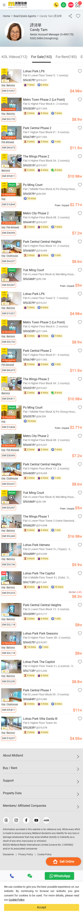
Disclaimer (8, 854)
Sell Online (67, 861)
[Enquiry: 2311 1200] (56, 5)
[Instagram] (16, 820)
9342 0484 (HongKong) (44, 38)
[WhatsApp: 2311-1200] (63, 5)
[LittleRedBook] (46, 820)
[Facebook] (26, 820)
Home (6, 16)
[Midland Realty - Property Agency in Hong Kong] (17, 5)
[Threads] (6, 820)
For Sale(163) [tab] (41, 57)
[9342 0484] (12, 876)
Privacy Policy (25, 854)
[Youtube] (36, 820)
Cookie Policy (16, 899)
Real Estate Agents (25, 16)
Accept (41, 907)
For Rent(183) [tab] (66, 57)
